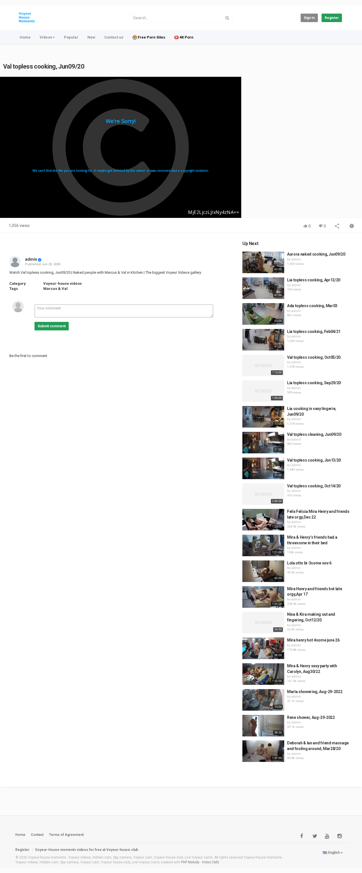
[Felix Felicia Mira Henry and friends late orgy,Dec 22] (263, 519)
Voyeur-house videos (62, 283)
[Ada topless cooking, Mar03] (263, 314)
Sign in (309, 18)
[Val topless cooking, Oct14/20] (263, 494)
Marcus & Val (55, 288)
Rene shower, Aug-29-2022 (311, 717)
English (334, 853)
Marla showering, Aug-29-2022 (314, 691)
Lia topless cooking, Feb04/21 (314, 331)
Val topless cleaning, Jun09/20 (314, 434)
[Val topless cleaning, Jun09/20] (263, 442)
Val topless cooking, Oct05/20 (314, 357)
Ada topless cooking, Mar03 (312, 305)
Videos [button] (46, 37)
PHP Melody (190, 862)
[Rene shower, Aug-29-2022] (263, 725)
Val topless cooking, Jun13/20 (314, 460)
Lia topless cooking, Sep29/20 (314, 383)
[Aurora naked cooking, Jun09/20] (263, 262)
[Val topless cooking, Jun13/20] (263, 468)
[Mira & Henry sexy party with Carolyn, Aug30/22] (263, 674)
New (91, 37)
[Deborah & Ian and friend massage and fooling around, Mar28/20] (263, 751)
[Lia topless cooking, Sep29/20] (263, 391)
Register (332, 18)
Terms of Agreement (66, 835)
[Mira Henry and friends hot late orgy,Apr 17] (263, 597)
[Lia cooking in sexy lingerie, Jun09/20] (263, 417)
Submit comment (52, 326)
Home (25, 37)
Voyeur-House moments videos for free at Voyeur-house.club (86, 850)
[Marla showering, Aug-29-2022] (263, 700)
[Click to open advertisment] (120, 147)
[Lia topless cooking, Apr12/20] (263, 288)
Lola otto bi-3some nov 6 (309, 563)
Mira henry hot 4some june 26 (313, 640)
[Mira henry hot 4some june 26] (263, 648)
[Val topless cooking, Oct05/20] (263, 365)
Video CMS (210, 862)
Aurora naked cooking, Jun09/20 (316, 254)
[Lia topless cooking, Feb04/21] (263, 340)
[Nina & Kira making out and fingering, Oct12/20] (263, 622)
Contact (37, 835)
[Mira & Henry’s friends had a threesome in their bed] (263, 545)
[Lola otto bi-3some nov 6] (263, 571)
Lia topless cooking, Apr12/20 (313, 280)
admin (31, 259)
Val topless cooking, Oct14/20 (314, 486)
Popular (71, 37)
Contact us (113, 37)
